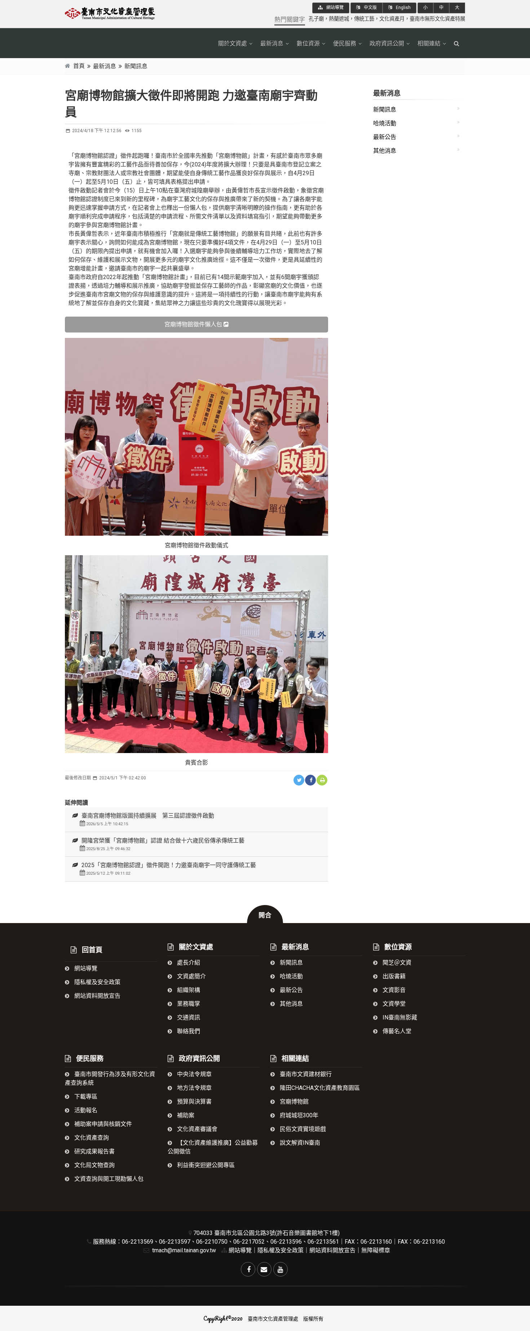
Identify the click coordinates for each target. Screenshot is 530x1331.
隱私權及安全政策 (96, 982)
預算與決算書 (194, 1101)
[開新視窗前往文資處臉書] (248, 1269)
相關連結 (429, 43)
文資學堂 (393, 1003)
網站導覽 (334, 7)
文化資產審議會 (196, 1129)
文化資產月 (392, 19)
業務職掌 (188, 1003)
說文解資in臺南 (299, 1142)
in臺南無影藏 (399, 1017)
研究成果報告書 (94, 1151)
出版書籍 (393, 976)
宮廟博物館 (293, 1101)
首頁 (79, 65)
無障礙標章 (375, 1250)
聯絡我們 (188, 1031)
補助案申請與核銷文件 (102, 1124)
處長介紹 (188, 962)
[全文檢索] (456, 43)
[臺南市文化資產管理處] (128, 12)
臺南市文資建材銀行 (305, 1074)
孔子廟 (316, 19)
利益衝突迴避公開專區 (205, 1165)
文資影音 (393, 990)
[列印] (322, 780)
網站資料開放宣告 (96, 995)
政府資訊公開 (387, 43)
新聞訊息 (135, 66)
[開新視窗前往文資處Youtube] (280, 1269)
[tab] (196, 819)
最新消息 (271, 43)
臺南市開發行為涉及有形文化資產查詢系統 (110, 1078)
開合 (265, 915)
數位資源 (308, 43)
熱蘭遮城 (339, 19)
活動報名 (85, 1110)
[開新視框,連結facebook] (310, 780)
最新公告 (384, 137)
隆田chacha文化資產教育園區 (319, 1087)
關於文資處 (232, 43)
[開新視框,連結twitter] (298, 780)
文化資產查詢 (91, 1137)
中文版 (370, 7)
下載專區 (85, 1096)
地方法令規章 (194, 1087)
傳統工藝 (364, 19)
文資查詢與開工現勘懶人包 (108, 1178)
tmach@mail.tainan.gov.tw (183, 1250)
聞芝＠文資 (396, 962)
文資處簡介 (191, 976)
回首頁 (91, 950)
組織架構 (188, 990)
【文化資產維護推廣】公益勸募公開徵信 (213, 1147)
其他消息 (384, 150)
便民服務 (344, 43)
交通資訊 (188, 1017)
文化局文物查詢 (94, 1165)
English (403, 7)
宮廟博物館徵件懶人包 (193, 324)
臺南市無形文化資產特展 (437, 19)
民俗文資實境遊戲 (302, 1129)
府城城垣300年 (298, 1115)
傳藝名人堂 (396, 1031)
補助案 (185, 1115)
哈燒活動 (384, 123)
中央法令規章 (194, 1074)
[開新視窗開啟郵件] (264, 1269)
